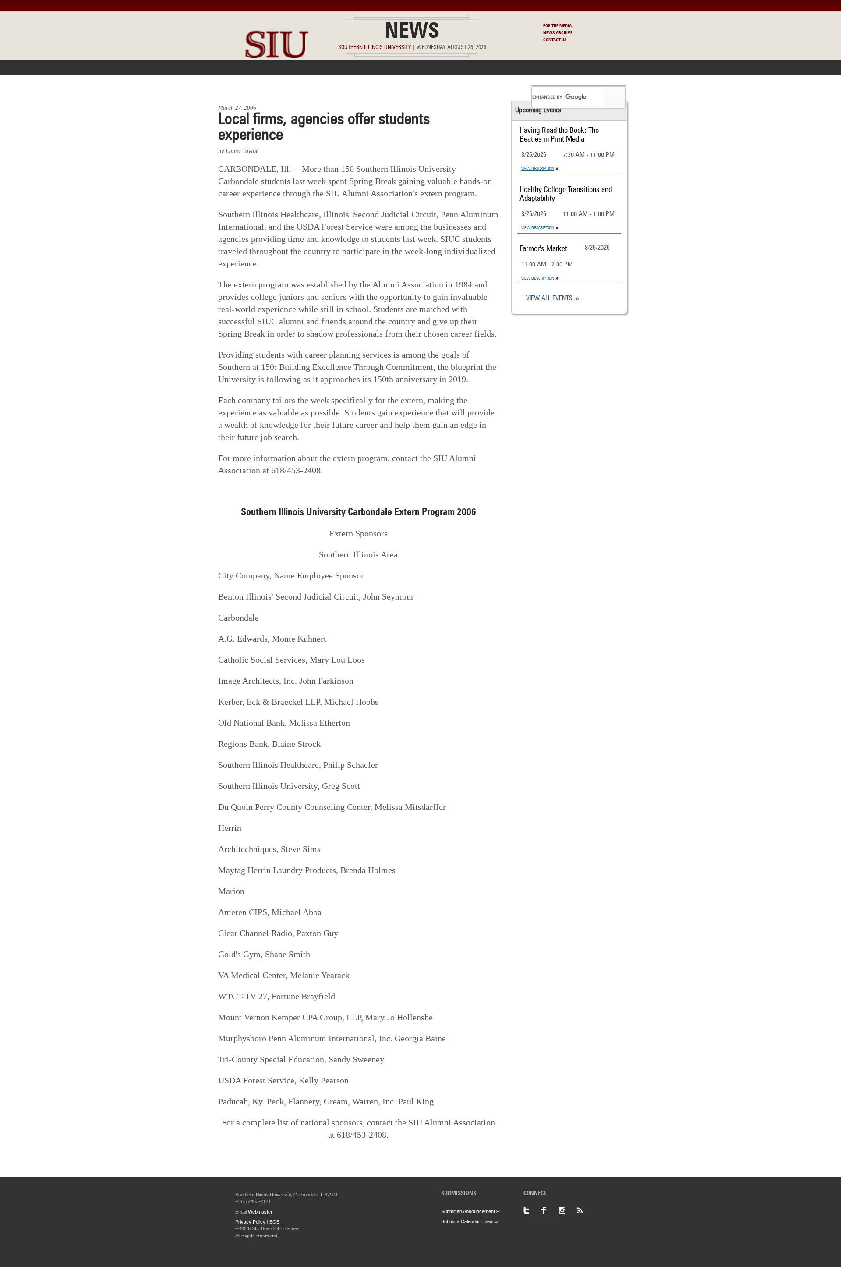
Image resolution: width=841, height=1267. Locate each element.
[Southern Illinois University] (277, 79)
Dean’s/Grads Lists (492, 91)
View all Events (549, 298)
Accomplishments (355, 91)
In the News (292, 91)
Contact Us (555, 40)
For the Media (557, 26)
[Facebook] (549, 1210)
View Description (537, 169)
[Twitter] (532, 1210)
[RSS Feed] (585, 1210)
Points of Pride (423, 91)
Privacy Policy (250, 1221)
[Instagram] (567, 1210)
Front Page (240, 91)
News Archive (557, 33)
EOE (274, 1221)
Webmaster (260, 1211)
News (412, 32)
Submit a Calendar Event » (469, 1221)
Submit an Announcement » (470, 1211)
